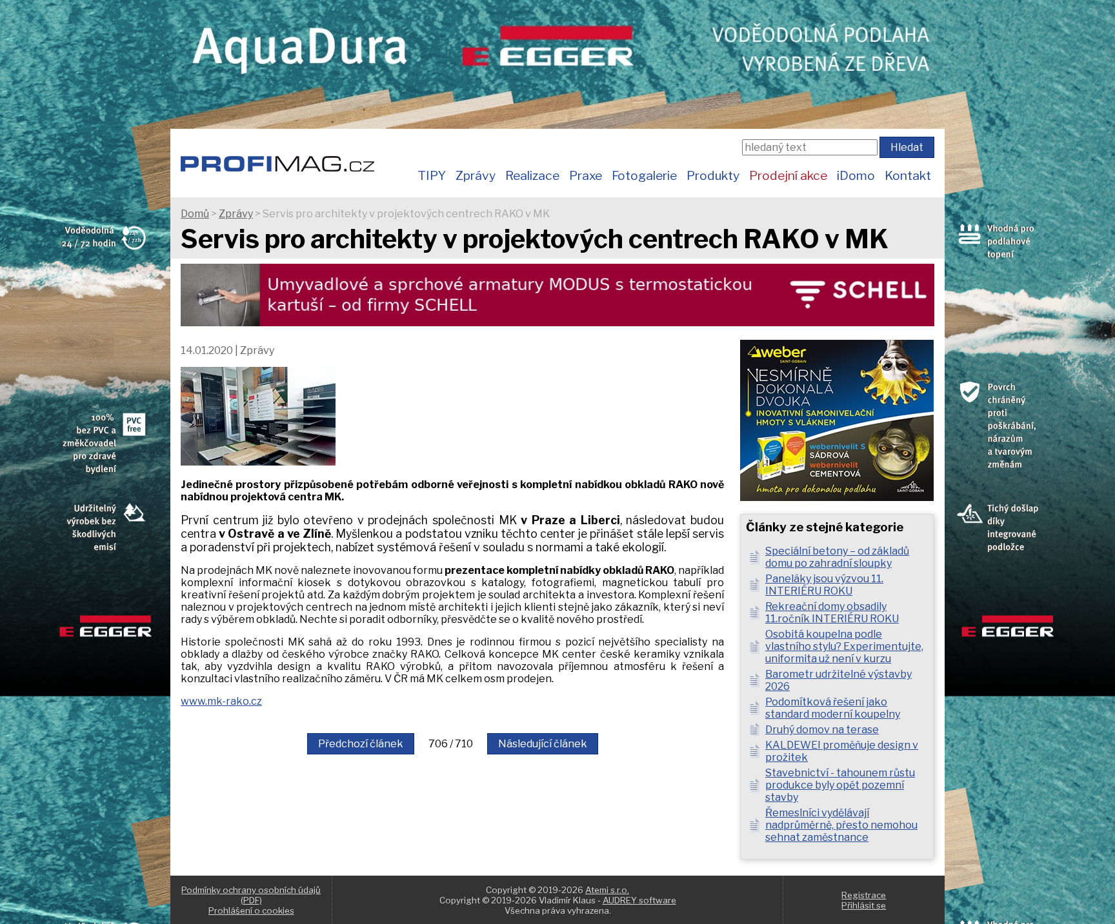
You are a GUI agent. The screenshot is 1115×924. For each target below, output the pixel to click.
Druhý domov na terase (822, 729)
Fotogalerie (644, 175)
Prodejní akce (788, 175)
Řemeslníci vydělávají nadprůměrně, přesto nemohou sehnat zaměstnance (841, 825)
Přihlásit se (863, 905)
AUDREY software (639, 900)
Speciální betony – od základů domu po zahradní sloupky (837, 557)
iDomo (856, 175)
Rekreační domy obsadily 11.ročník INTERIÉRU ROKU (832, 612)
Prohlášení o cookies (251, 910)
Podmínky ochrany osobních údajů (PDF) (251, 895)
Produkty (713, 175)
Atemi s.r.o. (607, 890)
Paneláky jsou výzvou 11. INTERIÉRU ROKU (824, 585)
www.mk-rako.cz (221, 701)
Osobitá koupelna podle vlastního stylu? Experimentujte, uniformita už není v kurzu (844, 646)
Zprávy (476, 175)
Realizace (532, 175)
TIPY (431, 175)
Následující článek (542, 744)
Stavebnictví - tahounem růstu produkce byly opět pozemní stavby (840, 785)
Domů (195, 214)
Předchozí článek (360, 744)
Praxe (585, 175)
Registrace (863, 895)
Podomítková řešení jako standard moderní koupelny (832, 708)
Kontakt (908, 175)
